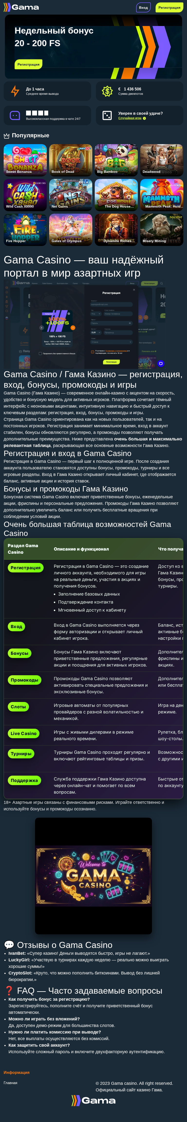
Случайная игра (129, 118)
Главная (10, 1083)
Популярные (31, 135)
